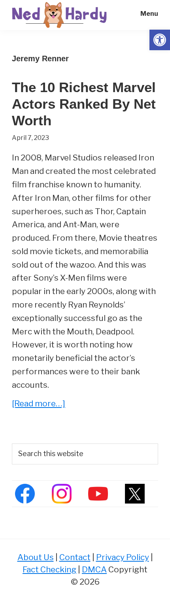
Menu (149, 13)
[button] (159, 40)
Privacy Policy (122, 557)
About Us (35, 557)
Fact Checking (49, 569)
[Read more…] (38, 404)
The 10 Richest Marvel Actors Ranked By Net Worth (84, 103)
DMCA (94, 569)
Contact (75, 557)
